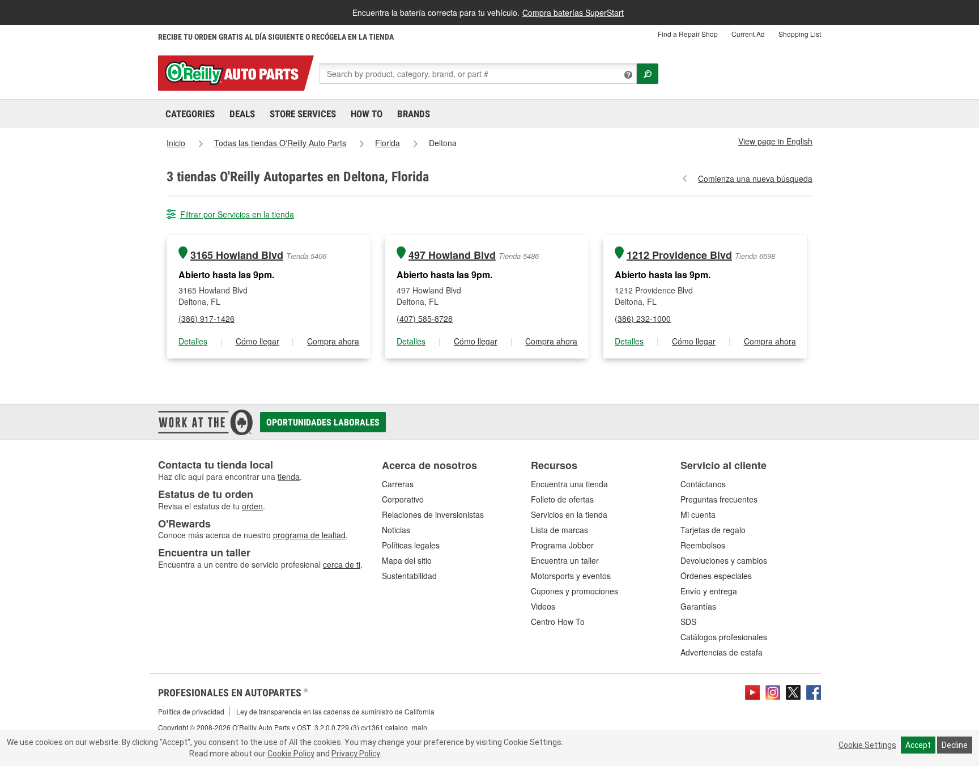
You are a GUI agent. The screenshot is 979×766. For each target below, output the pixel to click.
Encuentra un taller (565, 560)
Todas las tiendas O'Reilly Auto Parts (280, 142)
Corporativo (403, 499)
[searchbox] (478, 73)
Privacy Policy (355, 753)
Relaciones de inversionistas (433, 514)
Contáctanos (703, 484)
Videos (543, 606)
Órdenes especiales (716, 575)
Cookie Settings (867, 745)
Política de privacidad (191, 711)
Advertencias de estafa (721, 652)
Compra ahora (333, 341)
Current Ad (748, 34)
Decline (955, 745)
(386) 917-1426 (206, 318)
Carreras (398, 484)
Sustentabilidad (409, 575)
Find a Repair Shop (688, 34)
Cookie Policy (290, 753)
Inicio (176, 142)
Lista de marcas (559, 529)
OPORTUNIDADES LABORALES (323, 422)
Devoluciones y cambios (723, 560)
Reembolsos (702, 545)
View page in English (775, 141)
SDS (688, 621)
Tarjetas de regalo (713, 529)
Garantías (698, 606)
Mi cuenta (698, 514)
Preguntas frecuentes (718, 499)
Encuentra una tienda (569, 484)
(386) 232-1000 (643, 318)
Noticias (396, 529)
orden (252, 506)
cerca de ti (341, 564)
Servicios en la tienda (569, 514)
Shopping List (799, 34)
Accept (918, 745)
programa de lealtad (309, 535)
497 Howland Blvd (452, 255)
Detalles (192, 341)
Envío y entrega (708, 591)
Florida (387, 142)
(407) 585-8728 (425, 318)
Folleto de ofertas (562, 499)
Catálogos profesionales (723, 636)
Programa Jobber (562, 545)
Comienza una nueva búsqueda (755, 178)
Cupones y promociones (574, 591)
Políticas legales (411, 545)
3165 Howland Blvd (236, 255)
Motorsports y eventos (571, 575)
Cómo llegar (257, 341)
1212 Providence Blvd (679, 255)
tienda (289, 476)
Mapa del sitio (407, 560)
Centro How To (558, 621)
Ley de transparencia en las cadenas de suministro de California (335, 711)
